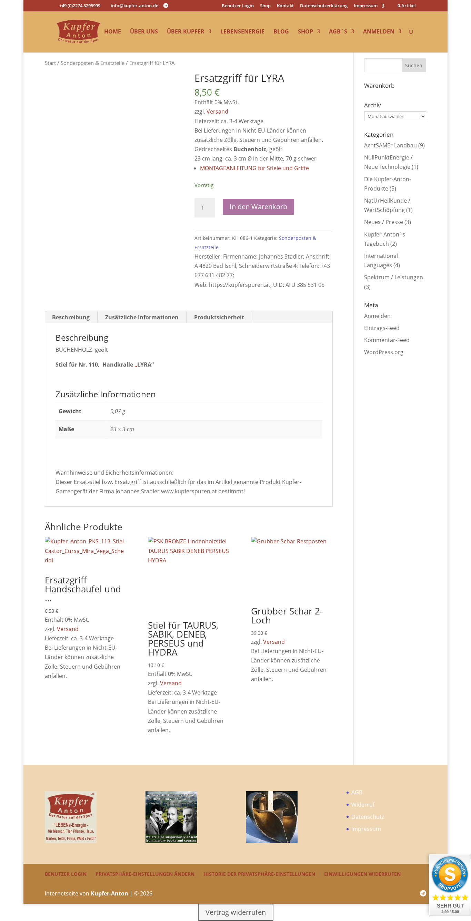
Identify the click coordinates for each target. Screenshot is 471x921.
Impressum (366, 6)
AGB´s (338, 32)
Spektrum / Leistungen (393, 277)
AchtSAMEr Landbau (390, 145)
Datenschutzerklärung (324, 6)
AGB (356, 792)
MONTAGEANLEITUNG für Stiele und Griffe (254, 168)
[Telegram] (165, 5)
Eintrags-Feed (382, 328)
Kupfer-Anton (109, 893)
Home (112, 32)
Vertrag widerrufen (236, 912)
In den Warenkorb (258, 206)
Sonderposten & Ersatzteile (92, 62)
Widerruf (362, 804)
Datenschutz (367, 817)
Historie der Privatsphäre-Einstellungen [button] (259, 874)
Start (50, 62)
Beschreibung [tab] (71, 317)
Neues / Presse (383, 222)
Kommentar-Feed (387, 340)
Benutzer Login (238, 6)
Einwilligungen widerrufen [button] (362, 874)
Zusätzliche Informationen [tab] (142, 317)
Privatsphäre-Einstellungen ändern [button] (145, 874)
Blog (281, 32)
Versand (217, 111)
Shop (265, 6)
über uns (144, 32)
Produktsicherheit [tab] (219, 317)
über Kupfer (185, 32)
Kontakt (285, 6)
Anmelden (378, 32)
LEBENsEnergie (242, 32)
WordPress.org (383, 352)
